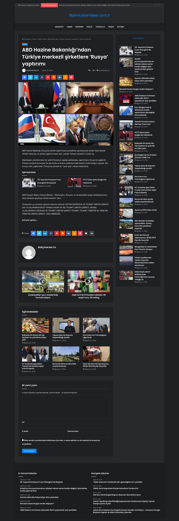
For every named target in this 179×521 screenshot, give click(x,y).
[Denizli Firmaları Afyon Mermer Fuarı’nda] (126, 125)
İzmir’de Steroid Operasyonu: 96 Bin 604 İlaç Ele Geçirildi (96, 365)
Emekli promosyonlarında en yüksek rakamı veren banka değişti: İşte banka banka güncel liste (144, 65)
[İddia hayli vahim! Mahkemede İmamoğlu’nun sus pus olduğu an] (126, 275)
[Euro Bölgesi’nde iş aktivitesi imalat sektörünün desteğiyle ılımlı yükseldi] (126, 110)
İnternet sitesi (73, 431)
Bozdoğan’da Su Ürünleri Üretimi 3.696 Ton (146, 156)
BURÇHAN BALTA (32, 70)
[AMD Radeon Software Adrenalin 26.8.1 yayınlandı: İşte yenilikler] (126, 99)
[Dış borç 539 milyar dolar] (126, 213)
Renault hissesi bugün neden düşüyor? (136, 89)
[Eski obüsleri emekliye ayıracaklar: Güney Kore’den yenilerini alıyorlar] (126, 224)
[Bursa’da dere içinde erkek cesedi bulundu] (65, 354)
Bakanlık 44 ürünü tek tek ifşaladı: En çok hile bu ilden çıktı (34, 337)
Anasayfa (59, 27)
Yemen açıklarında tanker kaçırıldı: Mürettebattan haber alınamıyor (144, 261)
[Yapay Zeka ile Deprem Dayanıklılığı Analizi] (65, 325)
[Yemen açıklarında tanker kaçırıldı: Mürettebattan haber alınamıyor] (126, 260)
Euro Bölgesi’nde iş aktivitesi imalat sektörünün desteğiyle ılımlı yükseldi (145, 111)
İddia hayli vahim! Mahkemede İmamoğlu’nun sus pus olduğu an (145, 276)
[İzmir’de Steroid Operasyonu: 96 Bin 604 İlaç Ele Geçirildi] (96, 354)
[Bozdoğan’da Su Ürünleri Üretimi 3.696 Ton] (126, 158)
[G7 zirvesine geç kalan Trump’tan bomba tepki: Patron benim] (35, 354)
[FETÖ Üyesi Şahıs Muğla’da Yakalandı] (74, 182)
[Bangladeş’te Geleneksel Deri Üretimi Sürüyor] (126, 250)
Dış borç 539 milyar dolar (146, 210)
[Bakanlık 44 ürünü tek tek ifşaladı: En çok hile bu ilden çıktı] (35, 325)
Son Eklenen (138, 38)
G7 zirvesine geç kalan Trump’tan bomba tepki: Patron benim (33, 366)
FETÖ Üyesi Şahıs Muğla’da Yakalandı (143, 133)
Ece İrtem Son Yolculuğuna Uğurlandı (94, 336)
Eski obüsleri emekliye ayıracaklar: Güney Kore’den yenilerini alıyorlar (144, 225)
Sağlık (89, 27)
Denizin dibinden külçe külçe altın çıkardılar (75, 5)
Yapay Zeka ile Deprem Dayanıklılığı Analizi (62, 336)
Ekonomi (79, 27)
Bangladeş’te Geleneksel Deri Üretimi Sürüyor (146, 248)
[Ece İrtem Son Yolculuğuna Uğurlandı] (96, 325)
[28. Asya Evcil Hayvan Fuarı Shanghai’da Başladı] (29, 182)
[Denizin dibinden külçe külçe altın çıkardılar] (126, 81)
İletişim (120, 27)
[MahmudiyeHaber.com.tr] (89, 15)
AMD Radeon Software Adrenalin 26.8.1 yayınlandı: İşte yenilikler (145, 98)
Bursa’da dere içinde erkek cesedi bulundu (64, 365)
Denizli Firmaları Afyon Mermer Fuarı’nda (145, 122)
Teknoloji (100, 27)
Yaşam (111, 27)
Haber (69, 27)
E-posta (25, 431)
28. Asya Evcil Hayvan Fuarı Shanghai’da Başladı (144, 50)
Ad (23, 422)
